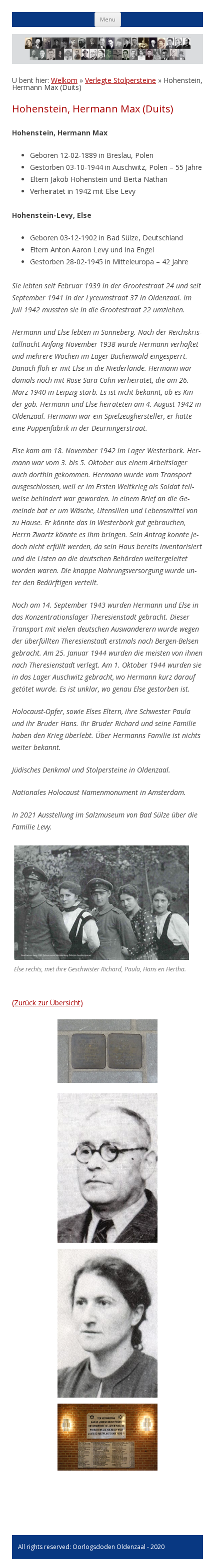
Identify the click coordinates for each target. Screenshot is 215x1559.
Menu (108, 19)
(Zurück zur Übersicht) (47, 1002)
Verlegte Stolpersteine (120, 80)
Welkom (64, 80)
